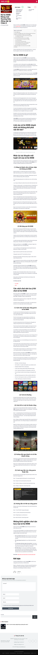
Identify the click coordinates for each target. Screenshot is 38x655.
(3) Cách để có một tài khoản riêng (21, 41)
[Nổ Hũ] (5, 1)
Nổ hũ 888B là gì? (17, 32)
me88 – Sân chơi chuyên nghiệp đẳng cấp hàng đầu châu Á (17, 624)
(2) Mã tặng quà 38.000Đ (19, 36)
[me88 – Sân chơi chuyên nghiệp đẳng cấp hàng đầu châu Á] (3, 628)
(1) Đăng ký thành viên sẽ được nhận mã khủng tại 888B (24, 35)
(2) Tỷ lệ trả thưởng (18, 40)
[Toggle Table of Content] (34, 31)
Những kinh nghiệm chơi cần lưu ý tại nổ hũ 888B (22, 45)
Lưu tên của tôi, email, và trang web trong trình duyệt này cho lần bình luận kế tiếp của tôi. (18, 605)
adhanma (19, 571)
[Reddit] (33, 641)
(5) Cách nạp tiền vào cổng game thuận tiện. (22, 43)
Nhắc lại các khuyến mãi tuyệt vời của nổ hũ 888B (23, 34)
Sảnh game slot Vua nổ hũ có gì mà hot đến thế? (26, 554)
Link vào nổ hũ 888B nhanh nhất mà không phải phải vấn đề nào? (25, 33)
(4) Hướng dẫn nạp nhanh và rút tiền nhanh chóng (23, 42)
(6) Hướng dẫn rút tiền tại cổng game (21, 44)
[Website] (36, 641)
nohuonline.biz (21, 651)
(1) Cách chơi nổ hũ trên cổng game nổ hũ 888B (22, 39)
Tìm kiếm (2, 614)
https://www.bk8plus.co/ (21, 646)
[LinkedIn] (30, 641)
